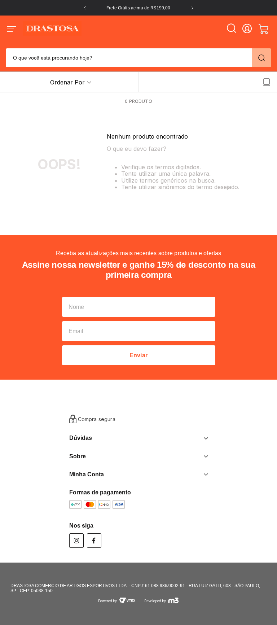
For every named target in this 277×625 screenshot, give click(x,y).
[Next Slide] (192, 7)
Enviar (138, 355)
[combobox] (138, 57)
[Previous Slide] (84, 7)
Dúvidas (80, 438)
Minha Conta (86, 474)
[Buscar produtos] (262, 57)
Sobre (77, 456)
